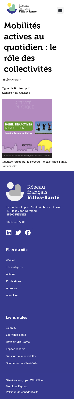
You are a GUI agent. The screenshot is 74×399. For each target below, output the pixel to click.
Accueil (10, 259)
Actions (10, 274)
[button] (60, 10)
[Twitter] (18, 232)
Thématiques (14, 267)
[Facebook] (28, 232)
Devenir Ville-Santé (18, 341)
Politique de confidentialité (22, 391)
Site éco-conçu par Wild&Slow (24, 380)
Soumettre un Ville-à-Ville (21, 363)
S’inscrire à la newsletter (21, 356)
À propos (11, 288)
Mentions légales (16, 386)
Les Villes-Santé (16, 334)
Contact (11, 327)
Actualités (12, 295)
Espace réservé (15, 348)
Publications (13, 281)
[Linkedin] (9, 232)
